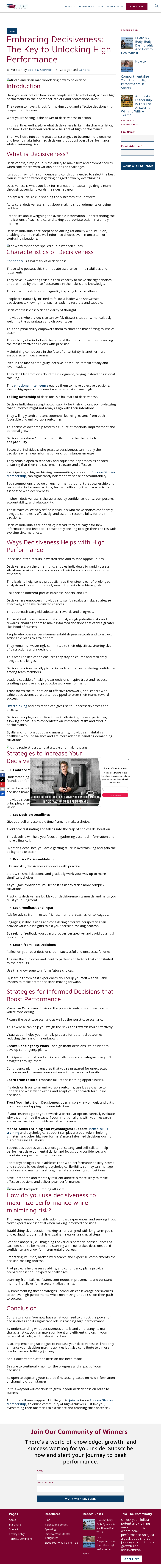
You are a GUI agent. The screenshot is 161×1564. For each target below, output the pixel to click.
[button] (115, 768)
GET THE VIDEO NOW (115, 795)
